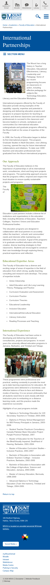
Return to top (8, 494)
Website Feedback (33, 579)
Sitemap (7, 581)
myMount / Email (6, 7)
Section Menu (16, 54)
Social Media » (11, 544)
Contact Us (45, 7)
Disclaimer (20, 579)
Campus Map (8, 571)
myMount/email (9, 554)
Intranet (6, 559)
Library (36, 8)
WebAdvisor (26, 8)
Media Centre (8, 565)
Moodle (17, 8)
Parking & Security (10, 568)
